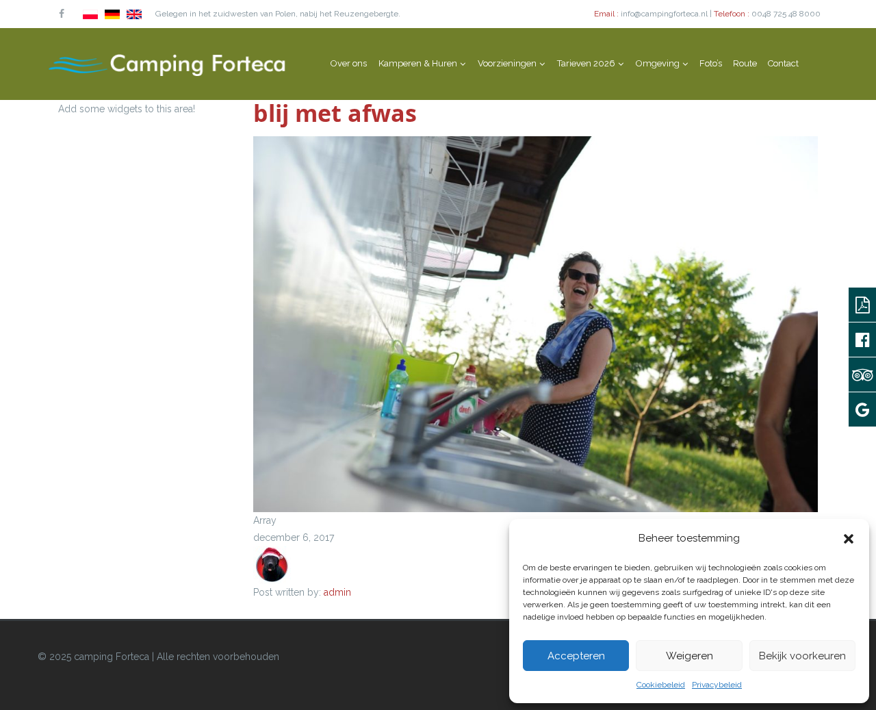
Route (745, 63)
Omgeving (658, 63)
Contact (783, 63)
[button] (848, 539)
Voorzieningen (507, 63)
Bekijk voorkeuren (802, 656)
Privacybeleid (717, 684)
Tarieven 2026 (586, 63)
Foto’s (710, 63)
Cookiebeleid (660, 684)
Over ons (349, 63)
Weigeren (689, 656)
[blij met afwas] (535, 323)
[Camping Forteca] (167, 63)
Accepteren (576, 656)
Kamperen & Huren (417, 63)
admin (337, 592)
